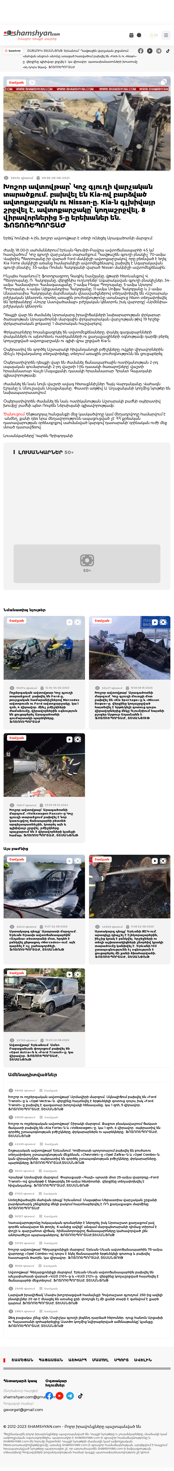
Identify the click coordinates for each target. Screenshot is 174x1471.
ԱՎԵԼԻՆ (143, 1360)
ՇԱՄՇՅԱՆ (22, 1360)
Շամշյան (16, 82)
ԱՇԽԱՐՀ (77, 1360)
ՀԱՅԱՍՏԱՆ (51, 1360)
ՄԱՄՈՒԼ (100, 1360)
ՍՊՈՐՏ (121, 1360)
